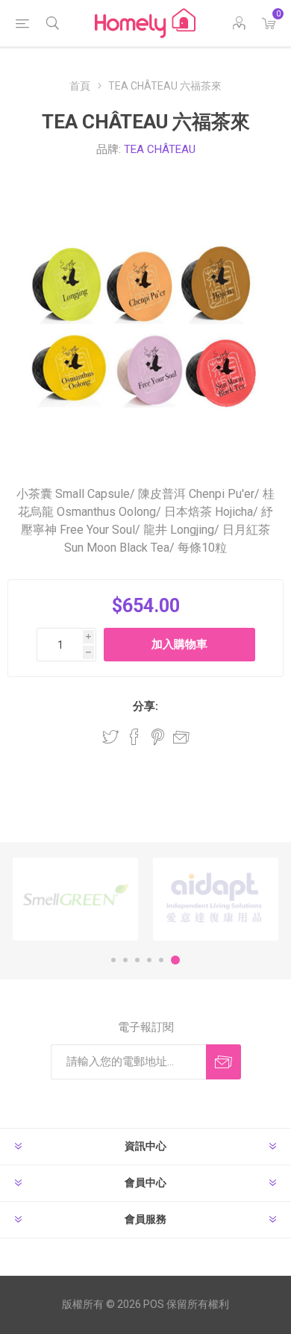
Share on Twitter (110, 737)
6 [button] (175, 960)
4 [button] (149, 960)
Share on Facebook (134, 737)
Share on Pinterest (158, 737)
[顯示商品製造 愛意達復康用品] (215, 899)
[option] (75, 899)
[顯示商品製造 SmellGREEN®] (75, 899)
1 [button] (113, 960)
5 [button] (161, 960)
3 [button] (137, 960)
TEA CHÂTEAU (159, 149)
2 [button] (125, 960)
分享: (145, 706)
